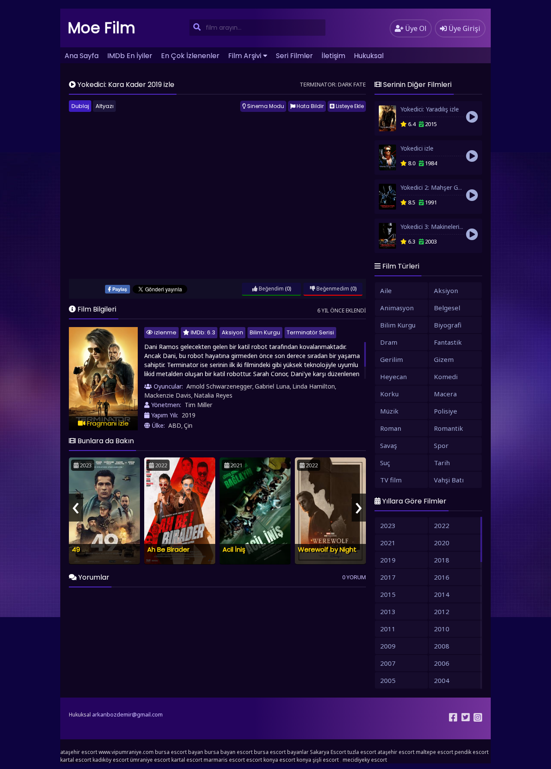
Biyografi (447, 325)
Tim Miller (198, 405)
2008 (441, 646)
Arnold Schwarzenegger (219, 386)
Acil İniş (234, 549)
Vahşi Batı (449, 480)
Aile (386, 290)
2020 (441, 542)
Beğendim (270, 288)
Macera (445, 393)
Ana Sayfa (82, 56)
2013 (388, 611)
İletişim (333, 56)
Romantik (448, 428)
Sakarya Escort (328, 752)
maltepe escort (434, 752)
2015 (388, 594)
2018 (441, 560)
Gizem (444, 359)
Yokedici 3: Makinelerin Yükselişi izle (449, 226)
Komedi (446, 376)
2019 (188, 415)
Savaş (388, 445)
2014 (441, 594)
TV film (391, 480)
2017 (388, 577)
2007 (388, 663)
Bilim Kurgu (265, 332)
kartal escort (75, 759)
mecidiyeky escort (365, 759)
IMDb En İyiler (129, 56)
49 (76, 549)
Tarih (442, 462)
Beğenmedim (332, 288)
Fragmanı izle (107, 423)
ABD (174, 425)
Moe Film (102, 27)
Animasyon (397, 307)
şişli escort (326, 759)
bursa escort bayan (179, 752)
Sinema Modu (265, 106)
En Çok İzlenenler (190, 56)
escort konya (262, 759)
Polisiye (445, 411)
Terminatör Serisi (310, 332)
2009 (388, 646)
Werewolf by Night (327, 549)
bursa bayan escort (228, 752)
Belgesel (447, 307)
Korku (389, 393)
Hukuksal (369, 56)
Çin (188, 425)
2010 (441, 628)
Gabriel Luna (272, 386)
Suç (385, 462)
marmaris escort (224, 759)
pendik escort (472, 752)
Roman (390, 428)
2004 (441, 680)
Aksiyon (232, 332)
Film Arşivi (244, 56)
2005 (388, 680)
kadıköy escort (111, 759)
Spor (441, 445)
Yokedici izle (416, 148)
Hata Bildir (309, 106)
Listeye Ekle (349, 106)
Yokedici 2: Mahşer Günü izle (439, 187)
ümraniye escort (150, 759)
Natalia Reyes (213, 395)
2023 (388, 525)
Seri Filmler (294, 56)
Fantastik (448, 342)
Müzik (389, 411)
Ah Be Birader (168, 549)
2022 (441, 525)
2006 (441, 663)
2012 (441, 611)
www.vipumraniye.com (126, 752)
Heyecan (393, 376)
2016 (441, 577)
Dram (388, 342)
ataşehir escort (78, 752)
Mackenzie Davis (167, 395)
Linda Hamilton (313, 386)
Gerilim (391, 359)
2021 (388, 542)
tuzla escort (361, 752)
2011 (388, 628)
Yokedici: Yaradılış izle (429, 109)
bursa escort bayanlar (281, 752)
